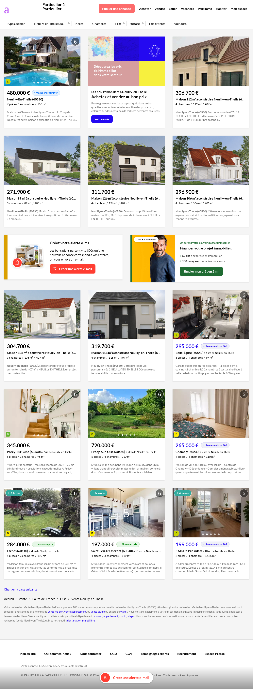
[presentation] (8, 62)
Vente (23, 599)
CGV (129, 653)
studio (122, 616)
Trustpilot (81, 665)
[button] (34, 81)
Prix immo (205, 8)
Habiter (221, 8)
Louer (173, 8)
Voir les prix (102, 119)
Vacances (187, 8)
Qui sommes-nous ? (57, 653)
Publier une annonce (116, 8)
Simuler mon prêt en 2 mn (201, 271)
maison (98, 616)
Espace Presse (215, 653)
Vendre (160, 8)
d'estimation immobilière (81, 620)
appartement (110, 616)
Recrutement (186, 653)
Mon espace (238, 8)
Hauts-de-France (43, 599)
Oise (63, 599)
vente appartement (75, 611)
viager (123, 611)
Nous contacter (91, 653)
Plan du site (28, 653)
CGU (113, 653)
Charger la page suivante (20, 589)
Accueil (9, 599)
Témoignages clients (155, 653)
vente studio (98, 611)
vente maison (55, 611)
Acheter (145, 8)
